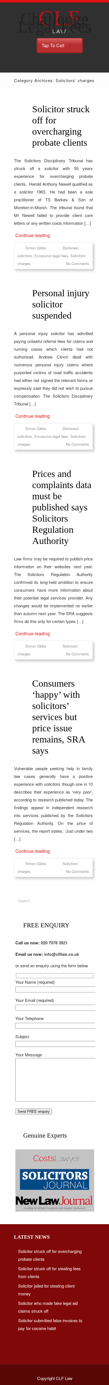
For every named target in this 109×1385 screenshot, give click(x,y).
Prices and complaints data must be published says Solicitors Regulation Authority (61, 507)
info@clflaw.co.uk (61, 954)
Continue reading (32, 235)
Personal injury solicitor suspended (60, 304)
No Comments (77, 263)
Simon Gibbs (35, 247)
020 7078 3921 (54, 943)
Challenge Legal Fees (54, 23)
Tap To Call (53, 45)
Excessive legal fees (51, 255)
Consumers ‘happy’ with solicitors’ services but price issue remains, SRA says (58, 717)
